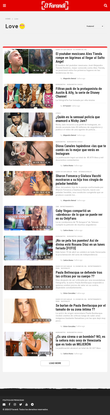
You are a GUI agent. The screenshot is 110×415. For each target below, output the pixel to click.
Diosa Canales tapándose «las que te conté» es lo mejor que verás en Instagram (81, 150)
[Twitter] (20, 404)
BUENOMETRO (61, 84)
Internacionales (85, 172)
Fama (75, 172)
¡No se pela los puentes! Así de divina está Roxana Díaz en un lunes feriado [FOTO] (80, 244)
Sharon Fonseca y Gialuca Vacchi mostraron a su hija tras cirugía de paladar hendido (79, 180)
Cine (57, 207)
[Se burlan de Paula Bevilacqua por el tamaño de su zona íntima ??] (28, 311)
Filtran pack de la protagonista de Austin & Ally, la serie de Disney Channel (79, 92)
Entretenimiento (67, 207)
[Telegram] (32, 404)
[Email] (4, 404)
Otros (58, 113)
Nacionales (65, 268)
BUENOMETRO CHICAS (74, 84)
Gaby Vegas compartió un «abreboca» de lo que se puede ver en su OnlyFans (79, 214)
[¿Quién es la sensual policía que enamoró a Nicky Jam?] (28, 125)
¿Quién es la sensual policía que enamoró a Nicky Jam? (78, 119)
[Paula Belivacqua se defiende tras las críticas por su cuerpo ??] (28, 278)
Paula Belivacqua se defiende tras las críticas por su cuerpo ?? (79, 274)
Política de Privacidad (13, 400)
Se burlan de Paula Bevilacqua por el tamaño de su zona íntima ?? (81, 307)
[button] (4, 5)
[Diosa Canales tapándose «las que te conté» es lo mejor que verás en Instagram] (28, 153)
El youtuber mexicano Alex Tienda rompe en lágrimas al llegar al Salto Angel (80, 57)
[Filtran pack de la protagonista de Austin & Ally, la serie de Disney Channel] (28, 96)
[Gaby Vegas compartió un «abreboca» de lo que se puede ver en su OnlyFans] (28, 218)
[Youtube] (26, 404)
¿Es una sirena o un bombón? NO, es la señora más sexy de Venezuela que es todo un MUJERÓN (80, 340)
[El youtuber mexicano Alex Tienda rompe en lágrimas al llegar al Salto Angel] (28, 61)
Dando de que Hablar (64, 50)
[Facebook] (9, 404)
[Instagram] (15, 404)
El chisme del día (80, 50)
